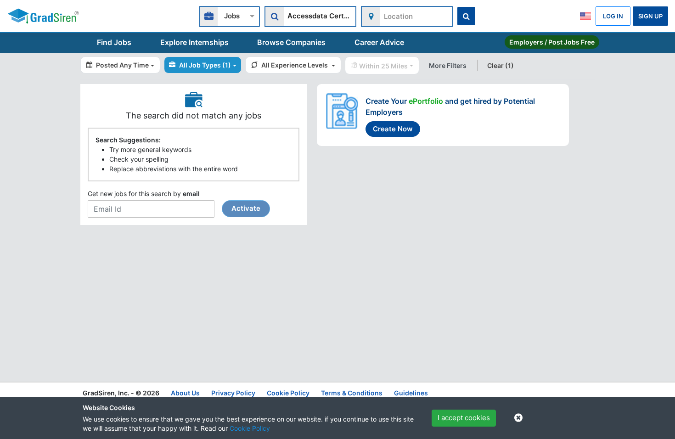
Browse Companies (291, 42)
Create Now (393, 128)
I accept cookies (464, 417)
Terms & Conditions (351, 393)
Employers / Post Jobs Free (552, 42)
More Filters (448, 65)
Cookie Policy (250, 428)
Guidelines (411, 393)
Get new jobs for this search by (174, 201)
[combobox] (229, 15)
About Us (185, 393)
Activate (245, 208)
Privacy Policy (233, 393)
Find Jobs (114, 42)
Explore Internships (194, 42)
